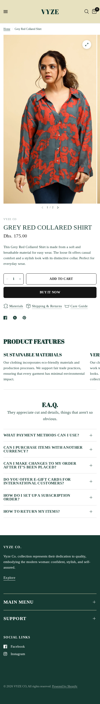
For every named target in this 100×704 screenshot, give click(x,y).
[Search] (86, 11)
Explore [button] (9, 577)
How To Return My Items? (31, 511)
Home (6, 29)
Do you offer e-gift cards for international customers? (37, 481)
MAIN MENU (18, 602)
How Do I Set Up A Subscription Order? (36, 497)
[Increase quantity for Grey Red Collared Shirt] (20, 279)
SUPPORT (14, 618)
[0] (93, 11)
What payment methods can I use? (41, 435)
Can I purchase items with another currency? (43, 449)
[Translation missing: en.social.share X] (16, 317)
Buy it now (50, 292)
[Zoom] (86, 44)
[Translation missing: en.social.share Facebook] (6, 317)
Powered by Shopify (64, 686)
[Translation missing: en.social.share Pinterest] (25, 317)
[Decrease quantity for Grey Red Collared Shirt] (7, 279)
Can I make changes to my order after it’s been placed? (40, 465)
